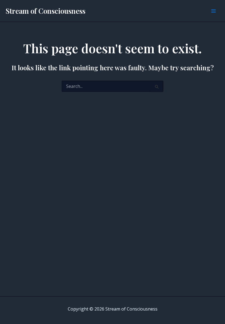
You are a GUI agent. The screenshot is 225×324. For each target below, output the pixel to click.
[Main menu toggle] (213, 11)
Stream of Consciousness (45, 11)
